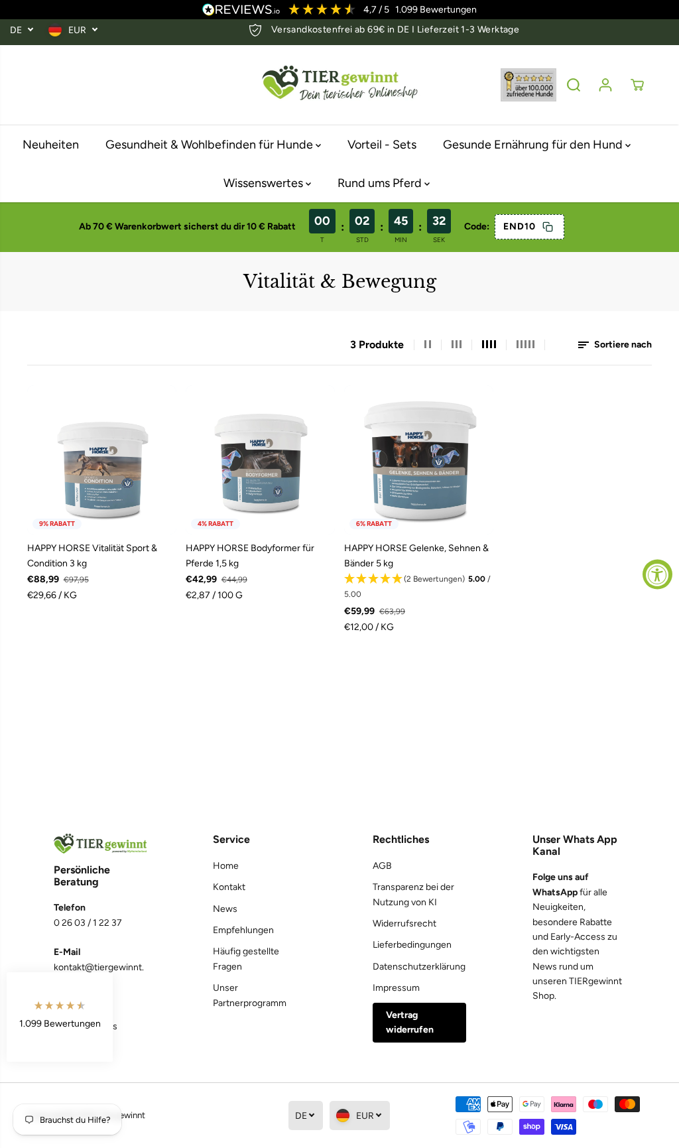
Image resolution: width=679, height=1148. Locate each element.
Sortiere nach (622, 344)
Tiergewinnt (122, 1115)
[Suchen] (573, 84)
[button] (418, 587)
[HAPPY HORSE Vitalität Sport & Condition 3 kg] (101, 460)
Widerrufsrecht (404, 923)
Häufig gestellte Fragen (246, 959)
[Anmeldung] (605, 84)
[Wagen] (637, 84)
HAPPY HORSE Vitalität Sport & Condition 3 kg (92, 555)
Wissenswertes (264, 183)
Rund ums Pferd (381, 183)
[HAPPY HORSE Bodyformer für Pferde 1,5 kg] (260, 460)
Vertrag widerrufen (410, 1022)
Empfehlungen (243, 930)
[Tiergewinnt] (339, 85)
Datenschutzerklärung (419, 966)
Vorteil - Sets (381, 144)
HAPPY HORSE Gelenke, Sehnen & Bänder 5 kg (416, 555)
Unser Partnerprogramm (249, 995)
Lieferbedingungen (412, 944)
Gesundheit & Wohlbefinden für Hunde (210, 144)
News (225, 909)
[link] (100, 844)
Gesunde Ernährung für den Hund (534, 144)
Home (226, 865)
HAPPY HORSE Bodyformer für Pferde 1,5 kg (250, 555)
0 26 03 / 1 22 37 (88, 922)
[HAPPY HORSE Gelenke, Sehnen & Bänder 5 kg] (418, 460)
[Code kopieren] (547, 227)
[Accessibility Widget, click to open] (657, 574)
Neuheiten (51, 144)
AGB (382, 865)
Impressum (396, 987)
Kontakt (229, 887)
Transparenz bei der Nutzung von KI (413, 894)
